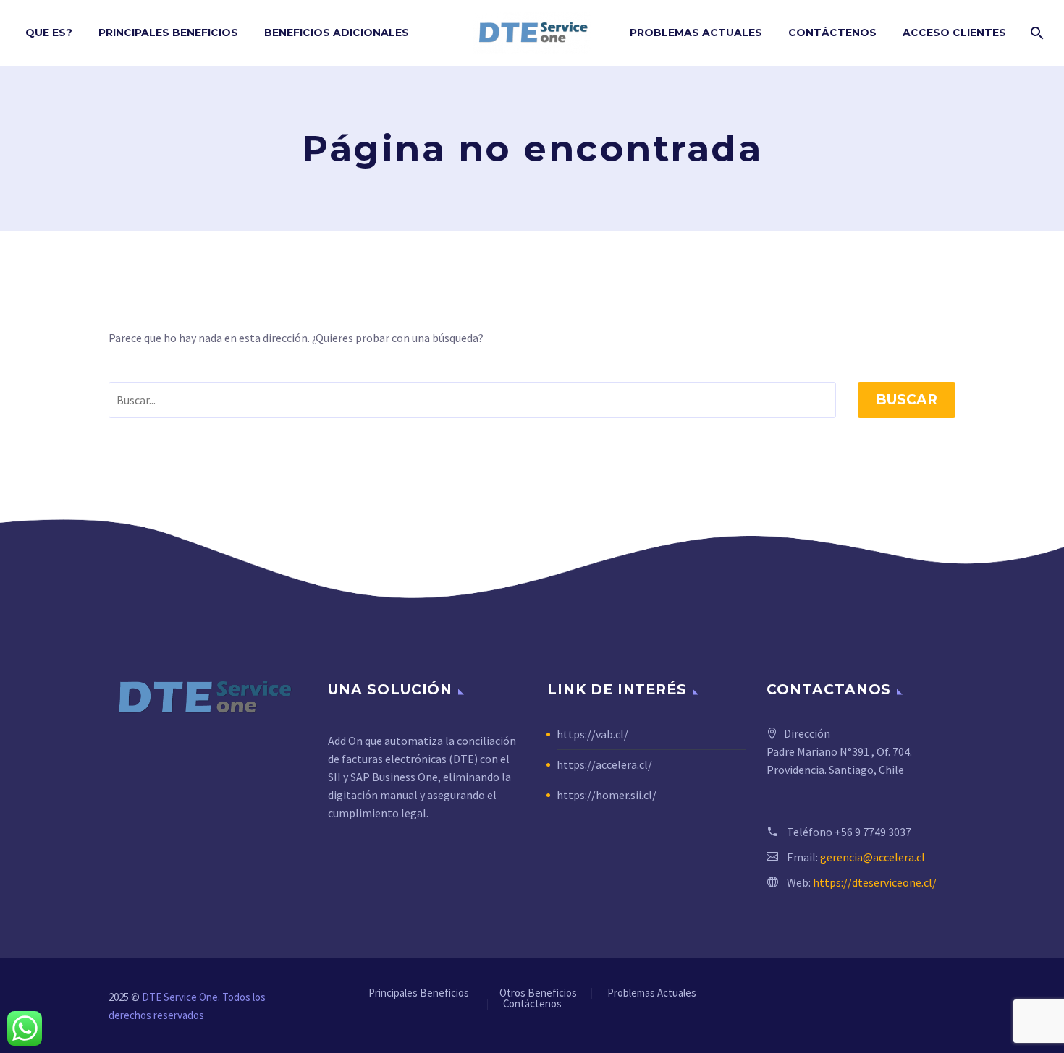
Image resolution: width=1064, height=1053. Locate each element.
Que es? (48, 32)
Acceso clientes (954, 32)
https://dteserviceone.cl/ (875, 882)
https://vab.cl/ (592, 734)
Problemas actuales (696, 32)
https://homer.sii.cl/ (606, 795)
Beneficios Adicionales (336, 32)
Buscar (906, 399)
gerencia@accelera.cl (872, 857)
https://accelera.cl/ (604, 764)
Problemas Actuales (651, 993)
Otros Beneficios (538, 993)
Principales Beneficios (168, 32)
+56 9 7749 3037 (873, 831)
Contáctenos (832, 32)
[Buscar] (1035, 33)
